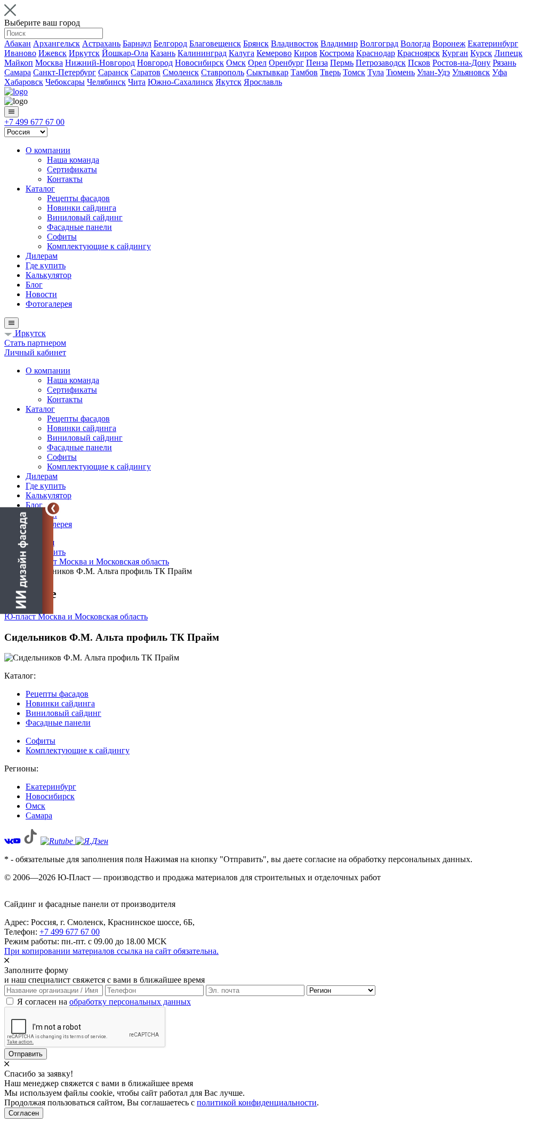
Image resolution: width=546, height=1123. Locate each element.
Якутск (228, 81)
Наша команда (73, 159)
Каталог (40, 188)
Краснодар (375, 53)
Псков (419, 62)
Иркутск (84, 53)
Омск (236, 62)
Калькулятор (48, 275)
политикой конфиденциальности (257, 1102)
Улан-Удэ (433, 72)
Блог (34, 284)
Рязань (504, 62)
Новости (41, 294)
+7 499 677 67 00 (34, 121)
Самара (17, 72)
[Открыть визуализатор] (26, 561)
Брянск (256, 43)
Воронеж (448, 43)
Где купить (46, 265)
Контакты (65, 179)
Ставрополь (222, 72)
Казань (162, 53)
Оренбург (286, 62)
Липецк (508, 53)
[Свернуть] (53, 508)
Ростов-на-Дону (461, 62)
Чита (137, 81)
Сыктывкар (267, 72)
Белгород (170, 43)
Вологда (415, 43)
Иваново (20, 53)
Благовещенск (215, 43)
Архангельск (56, 43)
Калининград (202, 53)
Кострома (336, 53)
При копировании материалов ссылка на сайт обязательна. (111, 950)
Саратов (145, 72)
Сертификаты (72, 169)
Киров (305, 53)
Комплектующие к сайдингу (99, 246)
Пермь (342, 62)
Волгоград (379, 43)
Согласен (24, 1113)
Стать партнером (35, 342)
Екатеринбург (493, 43)
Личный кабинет (35, 352)
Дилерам (42, 255)
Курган (455, 53)
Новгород (155, 62)
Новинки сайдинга (81, 207)
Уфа (499, 72)
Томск (354, 72)
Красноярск (418, 53)
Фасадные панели (79, 227)
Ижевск (52, 53)
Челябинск (106, 81)
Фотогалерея (49, 303)
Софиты (62, 236)
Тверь (330, 72)
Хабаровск (23, 81)
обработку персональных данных (130, 1001)
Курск (481, 53)
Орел (257, 62)
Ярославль (263, 81)
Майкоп (18, 62)
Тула (375, 72)
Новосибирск (199, 62)
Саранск (113, 72)
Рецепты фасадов (78, 198)
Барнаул (137, 43)
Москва (49, 62)
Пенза (317, 62)
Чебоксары (65, 81)
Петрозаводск (381, 62)
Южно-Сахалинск (180, 81)
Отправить (26, 1054)
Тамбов (304, 72)
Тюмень (400, 72)
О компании (48, 150)
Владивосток (294, 43)
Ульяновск (471, 72)
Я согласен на (104, 1001)
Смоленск (181, 72)
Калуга (241, 53)
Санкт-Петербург (64, 72)
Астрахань (101, 43)
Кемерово (274, 53)
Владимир (339, 43)
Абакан (17, 43)
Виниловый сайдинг (85, 217)
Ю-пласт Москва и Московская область (76, 616)
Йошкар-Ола (125, 53)
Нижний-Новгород (100, 62)
